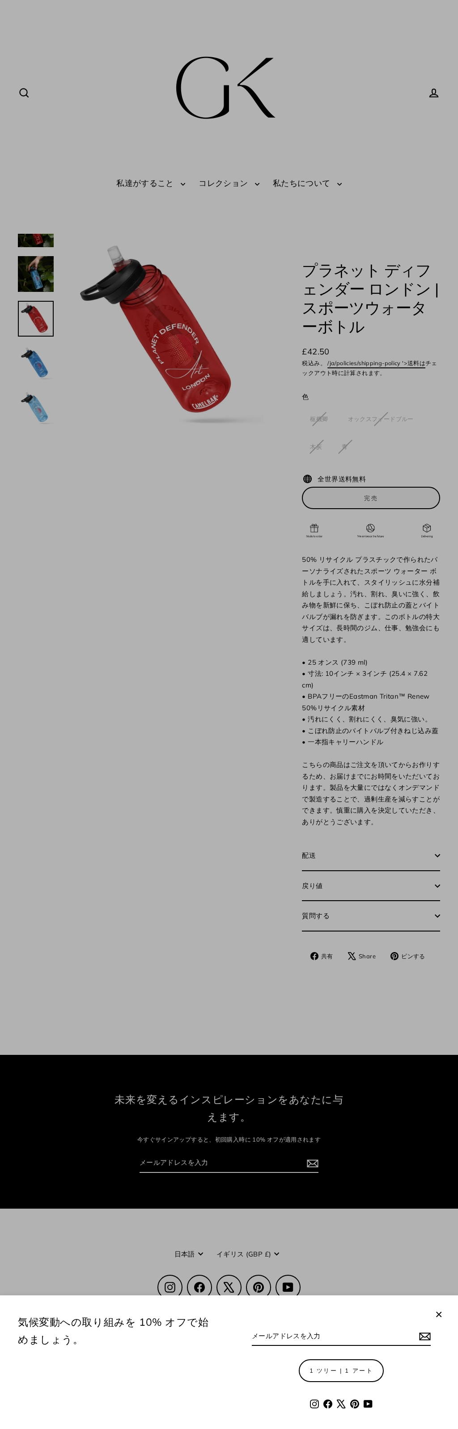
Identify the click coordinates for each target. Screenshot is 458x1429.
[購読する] (423, 1336)
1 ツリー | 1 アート (341, 1370)
